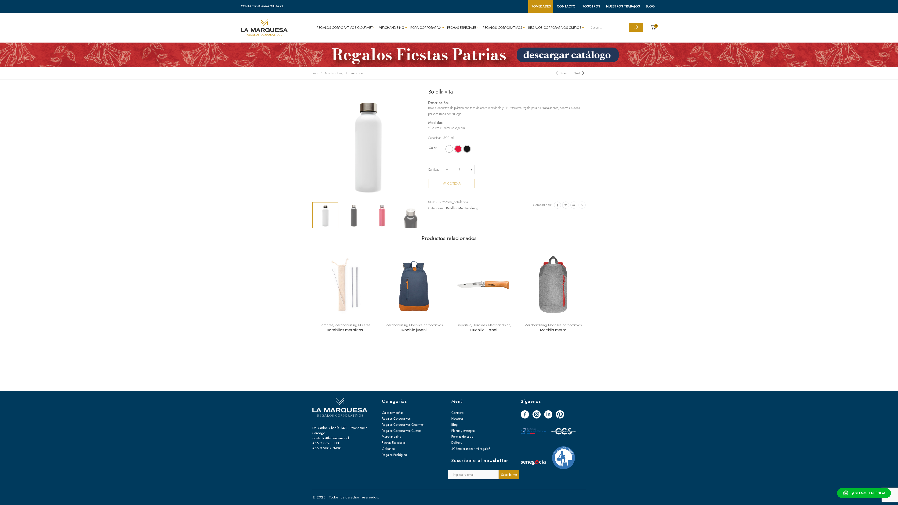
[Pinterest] (565, 205)
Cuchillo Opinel (483, 330)
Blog (650, 6)
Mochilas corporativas (426, 325)
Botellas (451, 208)
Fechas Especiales (462, 27)
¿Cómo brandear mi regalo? (470, 448)
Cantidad (433, 169)
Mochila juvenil (414, 330)
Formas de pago (462, 436)
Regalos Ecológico (394, 454)
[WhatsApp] (582, 205)
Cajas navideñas (392, 412)
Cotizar (454, 183)
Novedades (541, 6)
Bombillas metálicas (345, 330)
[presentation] (312, 144)
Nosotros (591, 6)
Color (433, 147)
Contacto (566, 6)
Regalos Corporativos (502, 27)
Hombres (326, 325)
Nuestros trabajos (623, 6)
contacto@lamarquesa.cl (262, 6)
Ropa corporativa (425, 27)
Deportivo (463, 325)
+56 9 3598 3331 (326, 443)
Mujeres (364, 325)
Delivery (456, 442)
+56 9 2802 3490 (326, 448)
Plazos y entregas (462, 430)
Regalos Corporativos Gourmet (345, 27)
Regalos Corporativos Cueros (554, 27)
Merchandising (391, 27)
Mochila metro (553, 330)
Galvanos (388, 448)
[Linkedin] (573, 205)
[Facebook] (557, 205)
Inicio (315, 73)
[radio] (449, 148)
